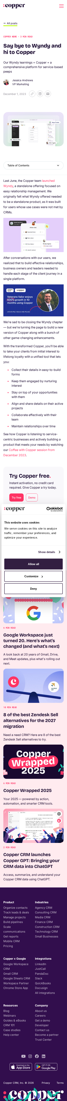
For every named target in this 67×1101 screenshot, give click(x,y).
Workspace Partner (16, 983)
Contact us (42, 1030)
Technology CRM (46, 931)
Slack (38, 978)
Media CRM (42, 917)
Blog (6, 1011)
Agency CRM (43, 907)
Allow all (33, 563)
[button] (61, 6)
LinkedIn (40, 964)
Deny (33, 588)
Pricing (8, 946)
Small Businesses (46, 936)
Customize (31, 576)
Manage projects (14, 917)
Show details (46, 552)
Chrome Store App (15, 988)
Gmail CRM (10, 973)
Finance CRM (44, 922)
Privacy (46, 1082)
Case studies (11, 1030)
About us (41, 1011)
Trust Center (43, 1039)
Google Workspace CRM (15, 966)
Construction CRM (47, 927)
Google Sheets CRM (16, 978)
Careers (40, 1015)
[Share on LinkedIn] (40, 94)
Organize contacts (15, 907)
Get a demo (42, 1020)
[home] (14, 6)
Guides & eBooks (14, 1020)
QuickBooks (43, 983)
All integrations (45, 993)
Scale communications (14, 929)
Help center (11, 1035)
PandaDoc (42, 973)
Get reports (10, 936)
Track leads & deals (16, 912)
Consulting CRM (46, 912)
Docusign (41, 988)
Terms (60, 1082)
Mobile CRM (11, 941)
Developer (42, 1025)
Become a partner (47, 1035)
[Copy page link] (32, 94)
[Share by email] (48, 94)
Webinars (9, 1015)
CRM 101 (9, 1025)
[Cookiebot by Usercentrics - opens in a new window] (47, 509)
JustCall (40, 969)
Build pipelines (13, 922)
